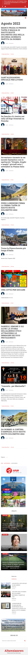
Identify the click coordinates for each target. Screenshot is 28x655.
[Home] (14, 11)
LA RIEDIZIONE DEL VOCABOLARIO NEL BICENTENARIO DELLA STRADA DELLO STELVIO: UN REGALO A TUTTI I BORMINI (19, 607)
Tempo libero (5, 515)
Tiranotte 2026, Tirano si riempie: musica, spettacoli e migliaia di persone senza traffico (13, 526)
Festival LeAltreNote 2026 (11, 547)
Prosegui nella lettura (6, 54)
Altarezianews (14, 650)
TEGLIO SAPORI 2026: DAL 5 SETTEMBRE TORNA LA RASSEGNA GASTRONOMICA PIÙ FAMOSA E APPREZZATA (15, 3)
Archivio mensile (7, 463)
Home (2, 463)
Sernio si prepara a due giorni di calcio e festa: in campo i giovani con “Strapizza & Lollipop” (13, 564)
